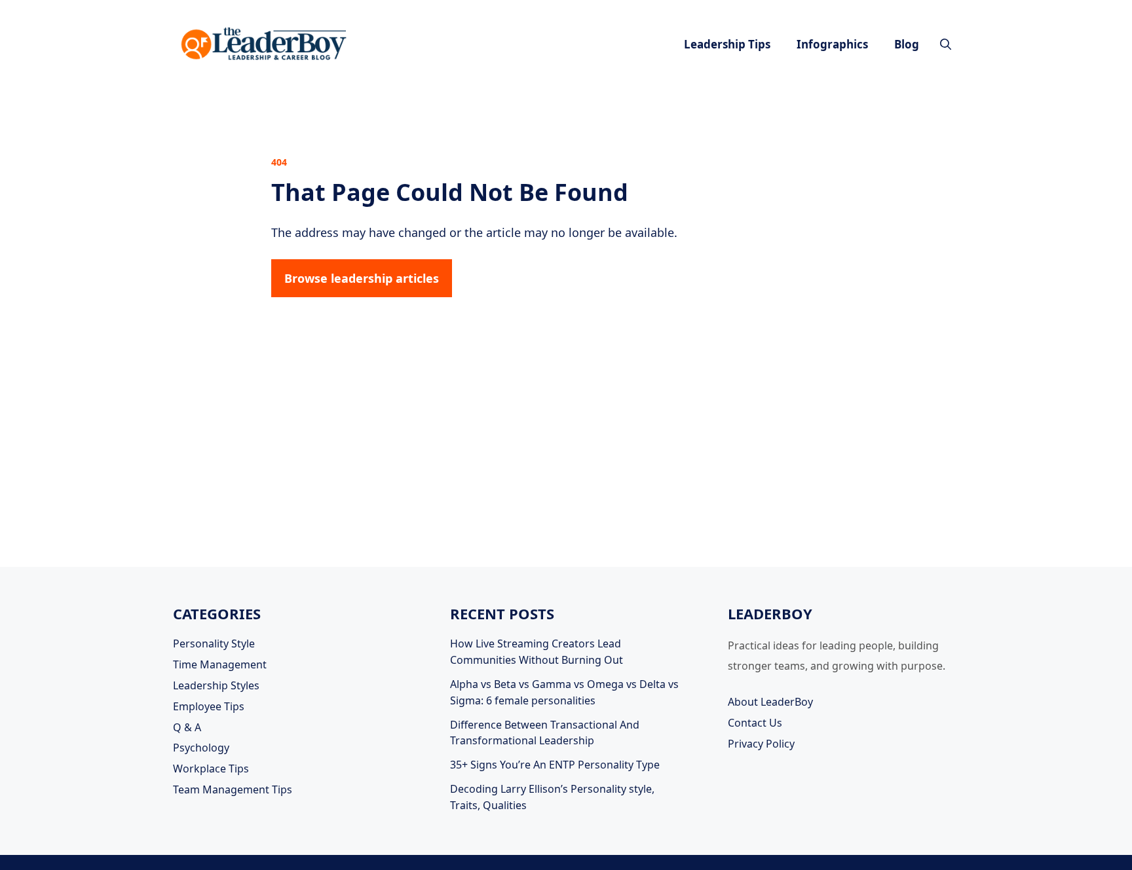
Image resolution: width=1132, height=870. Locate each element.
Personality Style (214, 643)
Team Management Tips (232, 789)
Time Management (220, 664)
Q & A (187, 727)
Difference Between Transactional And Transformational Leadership (544, 732)
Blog (906, 44)
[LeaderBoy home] (264, 44)
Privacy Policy (761, 743)
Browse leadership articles (361, 278)
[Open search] (945, 44)
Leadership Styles (216, 685)
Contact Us (755, 723)
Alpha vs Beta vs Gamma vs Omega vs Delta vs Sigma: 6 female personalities (564, 692)
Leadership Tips (727, 44)
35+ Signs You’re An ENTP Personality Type (555, 764)
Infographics (832, 44)
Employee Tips (208, 706)
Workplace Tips (211, 768)
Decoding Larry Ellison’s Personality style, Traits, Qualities (552, 797)
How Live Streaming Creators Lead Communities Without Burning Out (536, 651)
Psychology (201, 747)
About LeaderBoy (770, 702)
